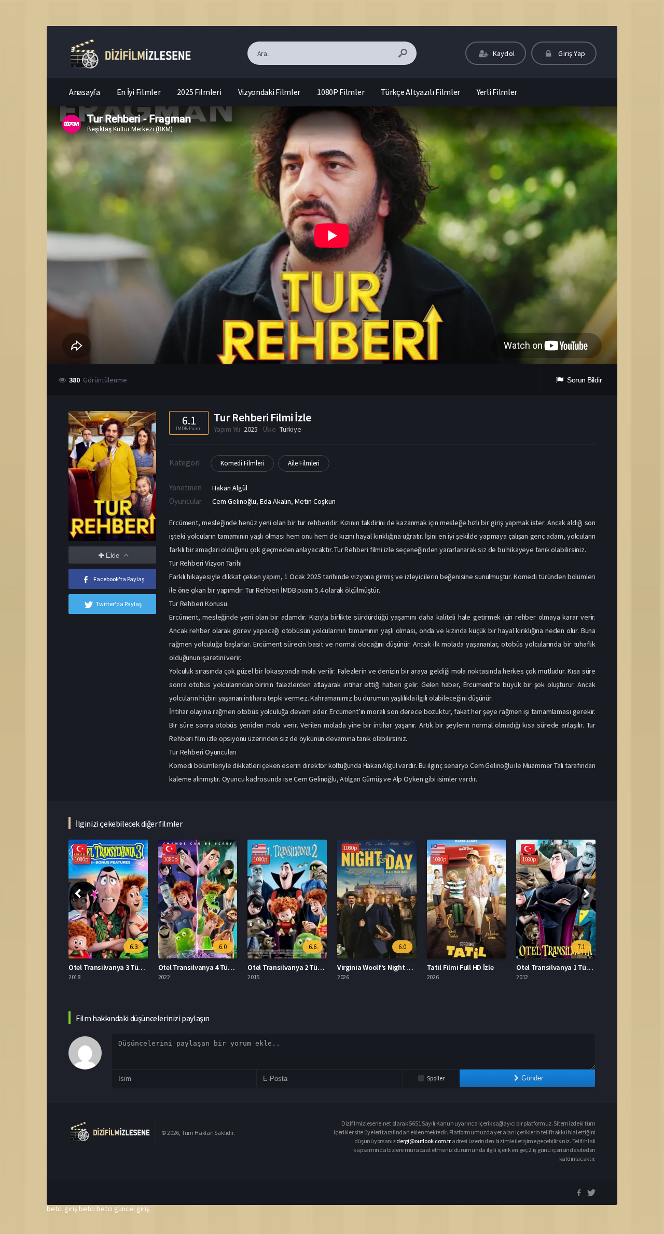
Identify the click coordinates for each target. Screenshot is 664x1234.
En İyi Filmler (139, 92)
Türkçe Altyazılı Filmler (420, 92)
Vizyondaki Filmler (269, 92)
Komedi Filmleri (242, 463)
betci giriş (62, 1208)
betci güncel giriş (122, 1208)
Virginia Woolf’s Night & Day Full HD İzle (398, 967)
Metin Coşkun (315, 501)
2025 (251, 429)
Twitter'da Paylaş (118, 604)
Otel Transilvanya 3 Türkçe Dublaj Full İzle (133, 967)
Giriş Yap (571, 53)
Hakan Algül (229, 487)
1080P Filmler (340, 92)
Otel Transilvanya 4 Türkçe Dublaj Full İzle (222, 967)
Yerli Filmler (497, 92)
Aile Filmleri (304, 463)
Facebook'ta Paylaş (118, 579)
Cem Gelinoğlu (234, 501)
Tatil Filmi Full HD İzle (460, 967)
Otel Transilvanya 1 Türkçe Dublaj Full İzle (580, 967)
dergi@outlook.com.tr (423, 1141)
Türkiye (290, 429)
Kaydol (503, 53)
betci (87, 1208)
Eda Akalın (275, 501)
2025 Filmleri (199, 92)
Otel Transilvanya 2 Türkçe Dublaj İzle (305, 967)
